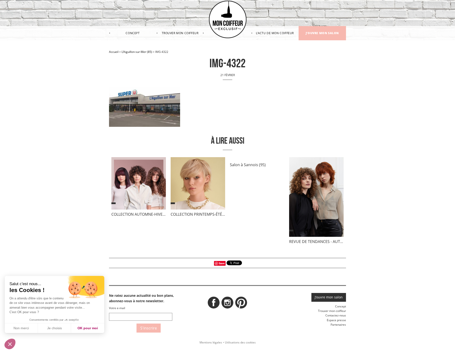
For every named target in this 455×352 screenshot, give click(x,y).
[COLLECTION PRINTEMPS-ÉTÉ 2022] (198, 184)
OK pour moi (87, 328)
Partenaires (338, 325)
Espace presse (336, 320)
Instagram (227, 304)
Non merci (21, 328)
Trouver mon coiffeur (180, 33)
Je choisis (54, 328)
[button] (10, 344)
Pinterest (241, 304)
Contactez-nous (335, 315)
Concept (133, 33)
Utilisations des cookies (240, 342)
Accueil (113, 52)
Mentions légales (211, 342)
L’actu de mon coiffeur (275, 33)
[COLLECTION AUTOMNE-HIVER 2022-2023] (138, 184)
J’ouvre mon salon (322, 33)
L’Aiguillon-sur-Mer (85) (137, 52)
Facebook (214, 304)
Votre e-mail (117, 308)
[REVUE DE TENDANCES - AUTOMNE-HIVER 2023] (316, 198)
